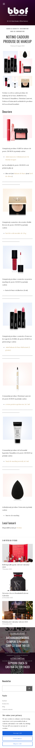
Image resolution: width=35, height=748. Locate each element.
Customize (17, 738)
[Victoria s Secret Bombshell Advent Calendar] (17, 581)
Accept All (17, 733)
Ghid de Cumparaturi (17, 31)
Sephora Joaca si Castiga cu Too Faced (17, 665)
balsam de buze (19, 173)
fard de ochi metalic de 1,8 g (15, 233)
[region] (17, 730)
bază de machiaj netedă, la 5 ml (17, 461)
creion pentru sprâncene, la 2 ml (17, 404)
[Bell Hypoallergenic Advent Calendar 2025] (17, 553)
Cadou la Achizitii (12, 29)
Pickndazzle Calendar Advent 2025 (15, 622)
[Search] (29, 688)
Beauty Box (5, 704)
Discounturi (24, 29)
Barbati (4, 701)
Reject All (18, 744)
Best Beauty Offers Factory (20, 21)
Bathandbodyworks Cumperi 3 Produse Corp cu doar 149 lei (17, 642)
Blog (3, 707)
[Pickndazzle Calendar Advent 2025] (17, 610)
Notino (19, 528)
